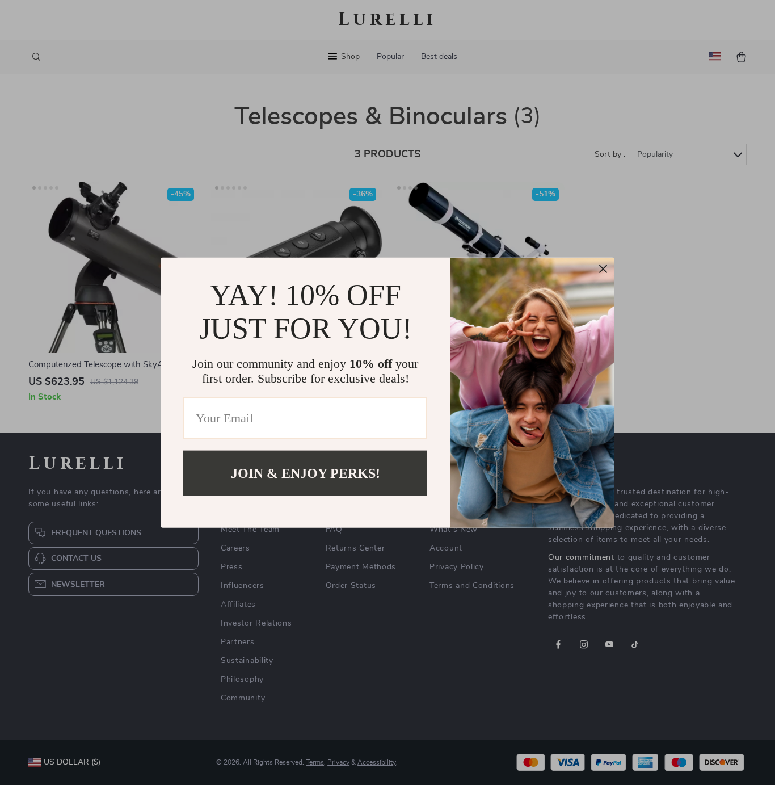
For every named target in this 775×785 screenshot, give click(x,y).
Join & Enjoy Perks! (305, 472)
